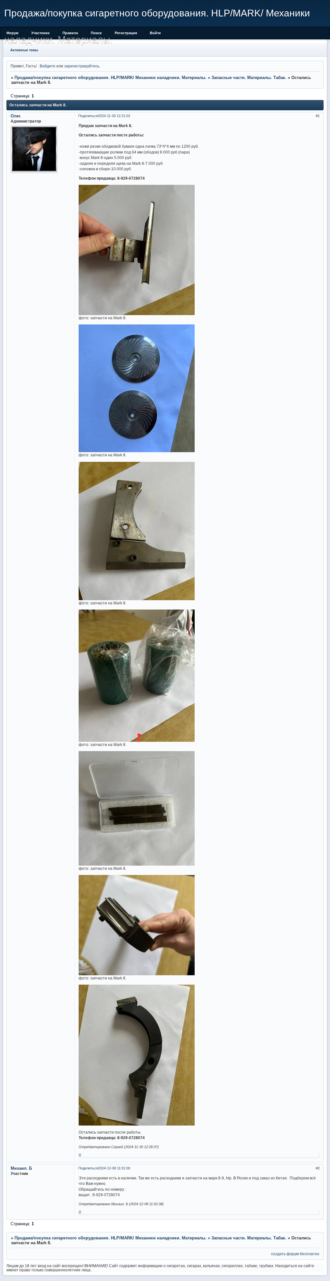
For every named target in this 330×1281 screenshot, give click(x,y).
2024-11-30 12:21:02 (114, 116)
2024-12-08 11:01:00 (114, 1168)
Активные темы (24, 50)
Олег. (16, 116)
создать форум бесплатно (295, 1254)
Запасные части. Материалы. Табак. (248, 77)
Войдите (47, 66)
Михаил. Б (21, 1168)
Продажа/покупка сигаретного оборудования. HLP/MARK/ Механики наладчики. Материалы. (111, 77)
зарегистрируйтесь (81, 66)
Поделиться (88, 116)
